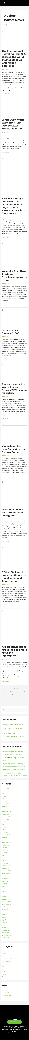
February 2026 (6, 804)
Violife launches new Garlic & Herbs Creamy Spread (13, 449)
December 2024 (6, 840)
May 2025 (4, 827)
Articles (4, 953)
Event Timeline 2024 (7, 958)
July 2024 (4, 853)
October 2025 (5, 814)
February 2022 (6, 927)
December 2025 (6, 809)
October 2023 (5, 876)
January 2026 (5, 806)
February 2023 (6, 896)
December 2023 (6, 871)
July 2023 (4, 883)
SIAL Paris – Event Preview (9, 731)
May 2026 (4, 796)
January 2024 (5, 868)
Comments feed (6, 995)
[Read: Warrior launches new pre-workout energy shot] (14, 494)
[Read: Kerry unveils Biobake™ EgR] (14, 318)
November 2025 (6, 811)
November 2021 (6, 935)
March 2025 (5, 832)
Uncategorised (6, 976)
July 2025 (4, 822)
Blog (3, 956)
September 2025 (6, 816)
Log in (3, 990)
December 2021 (6, 932)
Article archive (6, 951)
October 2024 (5, 845)
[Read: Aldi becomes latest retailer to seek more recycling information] (14, 627)
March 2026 (5, 801)
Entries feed (5, 992)
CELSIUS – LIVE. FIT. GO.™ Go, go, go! (12, 728)
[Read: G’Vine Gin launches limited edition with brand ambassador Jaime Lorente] (14, 557)
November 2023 (6, 873)
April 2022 (5, 922)
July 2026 (4, 791)
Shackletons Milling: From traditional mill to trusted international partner (13, 758)
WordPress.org (6, 997)
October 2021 (5, 938)
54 (11, 692)
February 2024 (6, 865)
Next (14, 695)
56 (18, 692)
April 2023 (5, 891)
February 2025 (6, 834)
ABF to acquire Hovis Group (18, 771)
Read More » (5, 93)
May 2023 (4, 889)
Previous (14, 689)
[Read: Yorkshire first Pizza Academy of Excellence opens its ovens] (10, 255)
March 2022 (5, 925)
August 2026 (5, 788)
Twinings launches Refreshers (18, 775)
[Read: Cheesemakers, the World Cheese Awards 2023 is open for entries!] (14, 372)
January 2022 (5, 930)
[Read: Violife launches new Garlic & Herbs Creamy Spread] (14, 433)
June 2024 (4, 855)
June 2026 (4, 793)
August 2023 (5, 881)
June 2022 (4, 917)
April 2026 (5, 798)
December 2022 (6, 901)
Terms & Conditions (16, 1033)
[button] (22, 3)
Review (4, 971)
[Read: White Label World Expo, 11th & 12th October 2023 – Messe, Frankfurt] (14, 107)
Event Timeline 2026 (7, 961)
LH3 (3, 966)
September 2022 (6, 909)
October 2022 (5, 907)
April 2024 (5, 860)
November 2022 (6, 904)
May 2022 (4, 920)
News (3, 69)
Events (3, 964)
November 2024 (6, 842)
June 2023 (4, 886)
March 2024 (5, 863)
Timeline (4, 974)
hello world (5, 757)
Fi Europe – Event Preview (9, 733)
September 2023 (6, 878)
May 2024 (4, 858)
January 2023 (5, 899)
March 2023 (5, 894)
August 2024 (5, 850)
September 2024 (6, 847)
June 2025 (4, 824)
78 (24, 692)
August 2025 (5, 819)
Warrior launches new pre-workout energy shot (12, 512)
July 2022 (4, 914)
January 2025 (5, 837)
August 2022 (5, 912)
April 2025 (5, 829)
